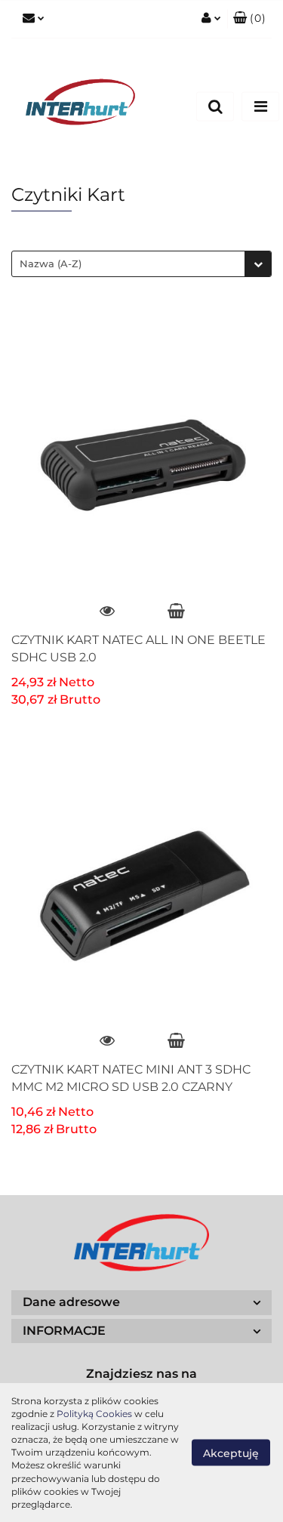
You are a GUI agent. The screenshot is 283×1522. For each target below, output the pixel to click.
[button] (249, 19)
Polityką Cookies (94, 1413)
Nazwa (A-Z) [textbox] (51, 263)
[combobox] (141, 264)
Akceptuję (231, 1452)
